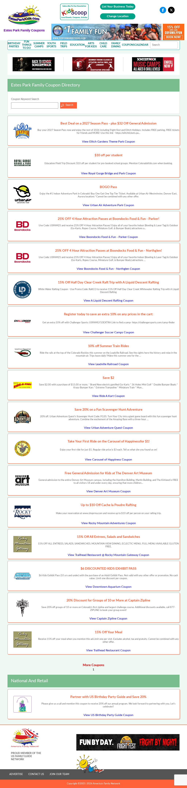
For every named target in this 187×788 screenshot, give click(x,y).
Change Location (118, 16)
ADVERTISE (16, 774)
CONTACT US (36, 774)
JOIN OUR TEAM (59, 774)
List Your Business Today (117, 6)
